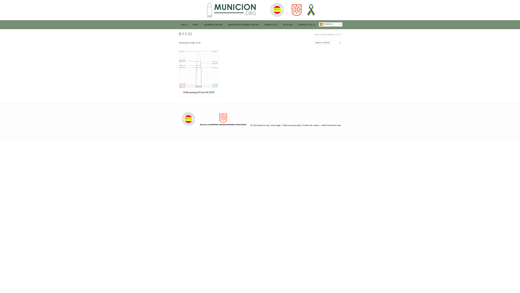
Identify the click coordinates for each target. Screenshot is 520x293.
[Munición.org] (260, 10)
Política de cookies (311, 125)
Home (317, 35)
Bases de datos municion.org (243, 24)
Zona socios (271, 24)
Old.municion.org (213, 24)
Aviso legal (275, 125)
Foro (195, 24)
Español (328, 24)
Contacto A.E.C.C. (307, 24)
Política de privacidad (291, 125)
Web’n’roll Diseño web (331, 125)
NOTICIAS (287, 24)
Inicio (184, 24)
